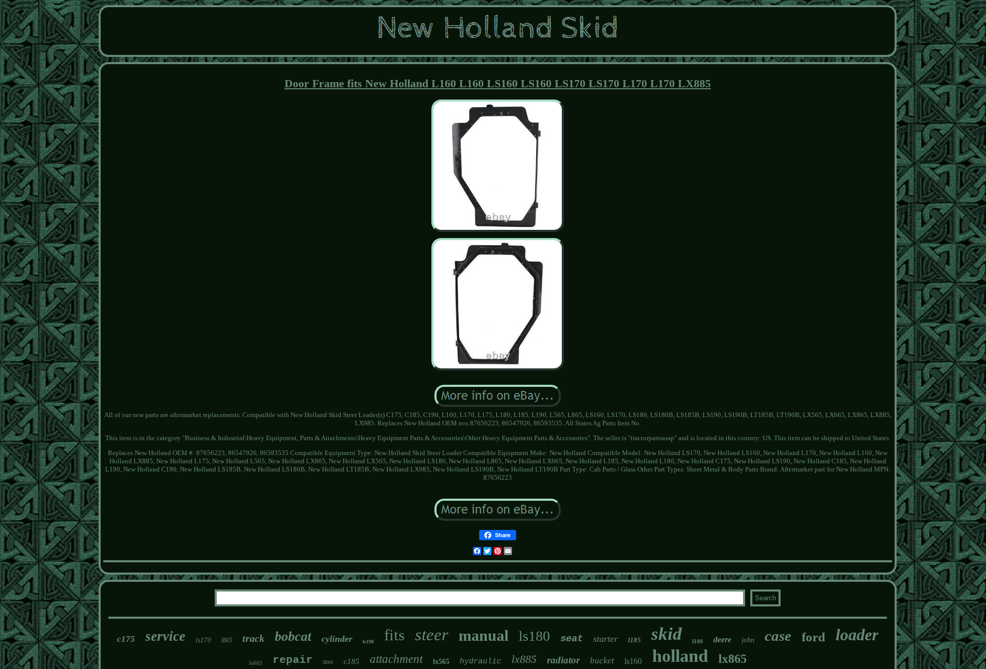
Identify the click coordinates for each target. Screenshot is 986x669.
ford (813, 637)
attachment (396, 659)
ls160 (633, 661)
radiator (563, 660)
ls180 (534, 636)
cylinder (336, 639)
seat (571, 638)
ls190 (368, 641)
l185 (634, 640)
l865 (226, 640)
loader (857, 634)
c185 (351, 661)
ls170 (203, 640)
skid (666, 634)
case (778, 635)
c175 (126, 639)
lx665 (255, 663)
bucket (602, 660)
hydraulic (480, 661)
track (253, 638)
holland (680, 655)
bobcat (293, 636)
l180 (697, 641)
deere (722, 639)
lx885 (524, 659)
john (748, 640)
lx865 (732, 658)
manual (483, 635)
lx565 (441, 661)
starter (605, 639)
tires (328, 661)
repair (293, 660)
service (165, 636)
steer (431, 634)
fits (394, 635)
